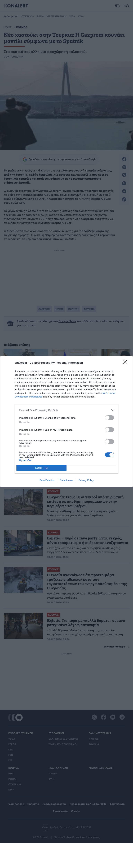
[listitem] (66, 410)
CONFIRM (41, 468)
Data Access (66, 480)
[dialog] (66, 421)
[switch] (109, 417)
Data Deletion (46, 480)
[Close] (126, 363)
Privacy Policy (86, 480)
